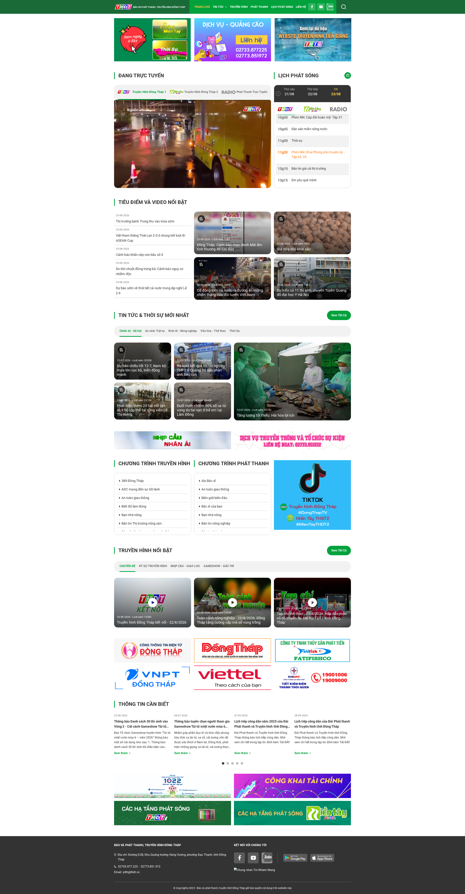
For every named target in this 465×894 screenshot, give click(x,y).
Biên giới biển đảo (214, 498)
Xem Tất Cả (339, 315)
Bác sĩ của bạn (211, 506)
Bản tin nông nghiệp (215, 523)
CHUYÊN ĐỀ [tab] (127, 566)
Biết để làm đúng (134, 506)
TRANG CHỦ (202, 7)
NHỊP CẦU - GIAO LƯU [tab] (185, 566)
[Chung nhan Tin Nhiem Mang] (292, 870)
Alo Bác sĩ (208, 481)
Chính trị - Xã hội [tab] (130, 331)
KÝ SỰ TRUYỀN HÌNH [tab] (153, 566)
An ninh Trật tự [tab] (155, 331)
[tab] (142, 92)
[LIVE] (192, 144)
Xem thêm (121, 753)
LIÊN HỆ (301, 7)
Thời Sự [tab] (234, 331)
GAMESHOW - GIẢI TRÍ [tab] (219, 566)
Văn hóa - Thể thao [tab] (213, 331)
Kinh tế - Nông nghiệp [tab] (182, 331)
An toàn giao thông (135, 498)
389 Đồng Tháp (133, 481)
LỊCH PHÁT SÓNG (282, 7)
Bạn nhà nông (131, 515)
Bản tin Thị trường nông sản (142, 523)
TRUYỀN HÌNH (239, 7)
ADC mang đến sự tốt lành (141, 489)
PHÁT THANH (259, 7)
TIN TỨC (218, 7)
